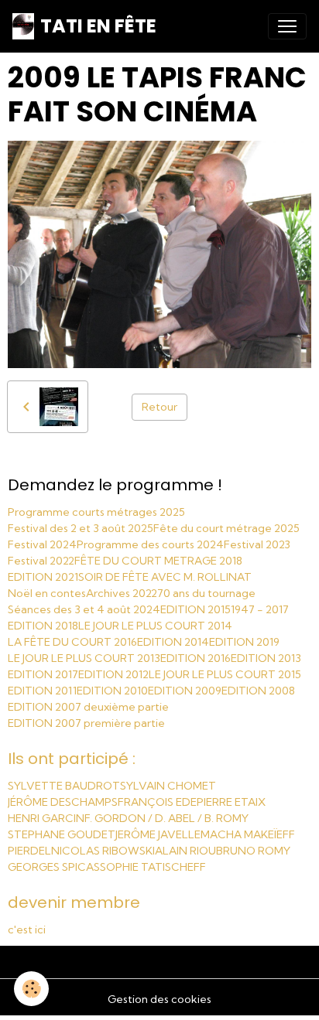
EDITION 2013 (266, 658)
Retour (159, 407)
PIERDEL (29, 851)
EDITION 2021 (43, 577)
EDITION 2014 (173, 642)
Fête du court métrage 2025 (226, 528)
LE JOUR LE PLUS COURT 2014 (155, 626)
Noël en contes (47, 593)
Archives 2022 (121, 593)
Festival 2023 (257, 544)
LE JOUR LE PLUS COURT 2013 (84, 658)
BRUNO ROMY (253, 851)
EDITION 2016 (195, 658)
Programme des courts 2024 (150, 544)
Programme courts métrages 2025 (96, 512)
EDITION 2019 (244, 642)
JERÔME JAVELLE (158, 834)
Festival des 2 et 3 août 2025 (80, 528)
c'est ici (27, 929)
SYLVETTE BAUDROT (64, 786)
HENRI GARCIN (46, 818)
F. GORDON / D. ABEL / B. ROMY (166, 818)
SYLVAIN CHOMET (168, 786)
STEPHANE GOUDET (61, 834)
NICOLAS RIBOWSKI (103, 851)
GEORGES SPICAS (54, 867)
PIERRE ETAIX (231, 802)
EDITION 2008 (258, 691)
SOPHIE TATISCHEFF (153, 867)
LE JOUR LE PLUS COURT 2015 (225, 674)
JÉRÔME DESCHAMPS (63, 802)
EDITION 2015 (195, 609)
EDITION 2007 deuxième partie (88, 707)
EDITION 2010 (112, 691)
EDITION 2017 (43, 674)
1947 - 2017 (260, 609)
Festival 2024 (42, 544)
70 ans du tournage (206, 593)
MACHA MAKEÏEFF (248, 834)
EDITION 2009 (184, 691)
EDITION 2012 (113, 674)
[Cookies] (31, 988)
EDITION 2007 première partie (86, 723)
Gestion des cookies (159, 999)
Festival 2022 (41, 561)
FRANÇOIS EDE (157, 802)
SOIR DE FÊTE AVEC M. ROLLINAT (165, 577)
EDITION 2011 (42, 691)
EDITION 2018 (43, 626)
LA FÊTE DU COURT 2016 (72, 642)
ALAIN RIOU (185, 851)
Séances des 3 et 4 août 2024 (84, 609)
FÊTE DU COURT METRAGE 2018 (158, 561)
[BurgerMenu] (287, 26)
